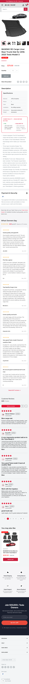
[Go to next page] (24, 519)
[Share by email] (26, 82)
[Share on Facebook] (18, 82)
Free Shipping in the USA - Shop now (14, 1)
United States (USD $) (7, 659)
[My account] (23, 5)
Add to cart (10, 559)
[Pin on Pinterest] (21, 82)
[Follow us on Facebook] (2, 667)
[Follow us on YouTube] (11, 667)
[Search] (25, 9)
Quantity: (3, 70)
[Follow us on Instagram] (8, 667)
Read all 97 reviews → (15, 390)
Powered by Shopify (6, 681)
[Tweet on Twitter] (24, 82)
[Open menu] (2, 5)
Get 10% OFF (14, 622)
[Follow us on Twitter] (5, 667)
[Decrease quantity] (9, 70)
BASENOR (3, 60)
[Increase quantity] (16, 70)
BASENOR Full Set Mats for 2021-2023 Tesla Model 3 (10, 551)
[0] (26, 5)
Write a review (11, 406)
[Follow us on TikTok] (14, 667)
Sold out (6, 76)
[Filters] (22, 406)
